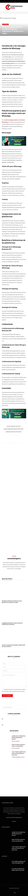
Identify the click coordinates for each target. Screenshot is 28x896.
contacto (14, 821)
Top (14, 892)
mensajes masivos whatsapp (14, 431)
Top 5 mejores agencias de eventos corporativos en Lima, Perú (18, 753)
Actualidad (5, 24)
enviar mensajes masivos (14, 426)
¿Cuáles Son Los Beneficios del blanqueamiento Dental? (18, 737)
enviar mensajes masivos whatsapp (13, 429)
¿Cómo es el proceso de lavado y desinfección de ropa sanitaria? (13, 645)
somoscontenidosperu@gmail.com (14, 817)
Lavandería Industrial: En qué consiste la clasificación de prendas (12, 623)
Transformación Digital (18, 757)
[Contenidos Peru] (14, 7)
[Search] (25, 1)
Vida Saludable (15, 741)
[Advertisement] (14, 776)
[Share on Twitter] (25, 30)
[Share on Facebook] (25, 28)
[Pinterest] (25, 32)
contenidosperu (14, 558)
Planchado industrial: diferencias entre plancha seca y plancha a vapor (12, 601)
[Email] (25, 33)
